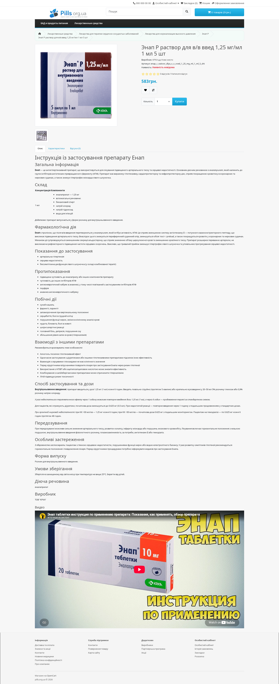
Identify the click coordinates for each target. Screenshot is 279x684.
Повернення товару (98, 648)
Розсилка (199, 656)
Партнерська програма (153, 648)
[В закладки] (145, 90)
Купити (179, 101)
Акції (143, 652)
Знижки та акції (42, 648)
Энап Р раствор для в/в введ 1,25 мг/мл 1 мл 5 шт (63, 37)
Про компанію (42, 664)
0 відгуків (164, 73)
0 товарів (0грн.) (221, 12)
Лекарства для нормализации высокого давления (170, 33)
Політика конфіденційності (48, 660)
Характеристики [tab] (56, 148)
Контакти (39, 652)
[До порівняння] (153, 90)
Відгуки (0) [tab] (75, 148)
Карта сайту (94, 652)
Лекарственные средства (88, 23)
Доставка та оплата (44, 645)
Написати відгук (179, 73)
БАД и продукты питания (54, 23)
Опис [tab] (40, 148)
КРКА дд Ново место (163, 59)
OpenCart (51, 675)
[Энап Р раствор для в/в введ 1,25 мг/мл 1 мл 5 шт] (76, 86)
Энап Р (205, 33)
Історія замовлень (204, 648)
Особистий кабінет (204, 645)
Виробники (147, 645)
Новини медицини (44, 656)
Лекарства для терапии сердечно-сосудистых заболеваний (109, 33)
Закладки (199, 652)
